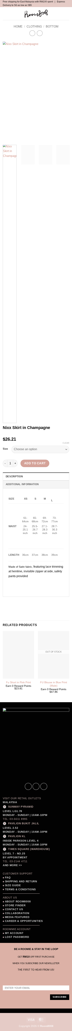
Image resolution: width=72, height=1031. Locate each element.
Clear (66, 443)
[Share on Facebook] (13, 602)
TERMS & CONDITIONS (20, 889)
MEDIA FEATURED (16, 917)
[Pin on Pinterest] (33, 602)
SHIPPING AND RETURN (21, 881)
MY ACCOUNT (14, 933)
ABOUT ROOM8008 (18, 901)
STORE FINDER (15, 905)
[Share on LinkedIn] (39, 602)
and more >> (12, 865)
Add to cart (35, 463)
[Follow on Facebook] (28, 786)
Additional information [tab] (22, 484)
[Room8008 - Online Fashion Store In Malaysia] (36, 13)
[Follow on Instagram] (36, 786)
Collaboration (17, 913)
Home (18, 26)
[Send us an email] (43, 786)
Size (5, 449)
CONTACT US (14, 909)
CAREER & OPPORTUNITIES (24, 921)
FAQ (7, 877)
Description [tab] (14, 476)
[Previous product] (39, 33)
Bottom (52, 26)
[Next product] (32, 33)
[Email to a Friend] (26, 602)
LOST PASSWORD (17, 937)
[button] (6, 13)
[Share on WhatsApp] (6, 602)
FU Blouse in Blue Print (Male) (53, 684)
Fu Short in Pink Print (18, 682)
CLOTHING (34, 26)
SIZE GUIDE (12, 885)
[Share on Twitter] (19, 602)
